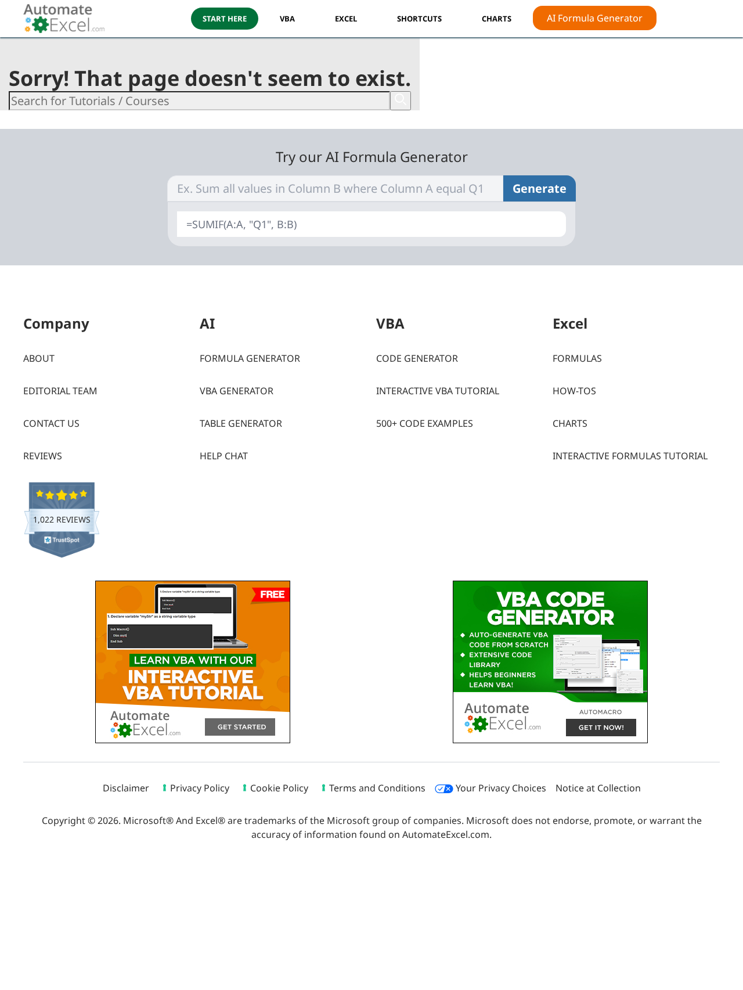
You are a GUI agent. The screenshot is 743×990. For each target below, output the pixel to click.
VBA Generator (236, 390)
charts (496, 18)
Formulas (577, 358)
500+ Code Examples (424, 423)
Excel (346, 18)
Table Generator (241, 423)
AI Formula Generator (595, 18)
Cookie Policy (279, 788)
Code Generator (417, 358)
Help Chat (224, 455)
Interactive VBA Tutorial (437, 390)
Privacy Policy (199, 788)
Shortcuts (419, 18)
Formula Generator (250, 358)
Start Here (225, 18)
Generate (540, 188)
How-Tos (574, 390)
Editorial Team (60, 390)
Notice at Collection (598, 788)
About (39, 358)
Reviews (42, 455)
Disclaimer (126, 788)
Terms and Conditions (377, 788)
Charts (570, 423)
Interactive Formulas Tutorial (630, 455)
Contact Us (51, 423)
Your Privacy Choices (499, 788)
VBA (287, 18)
